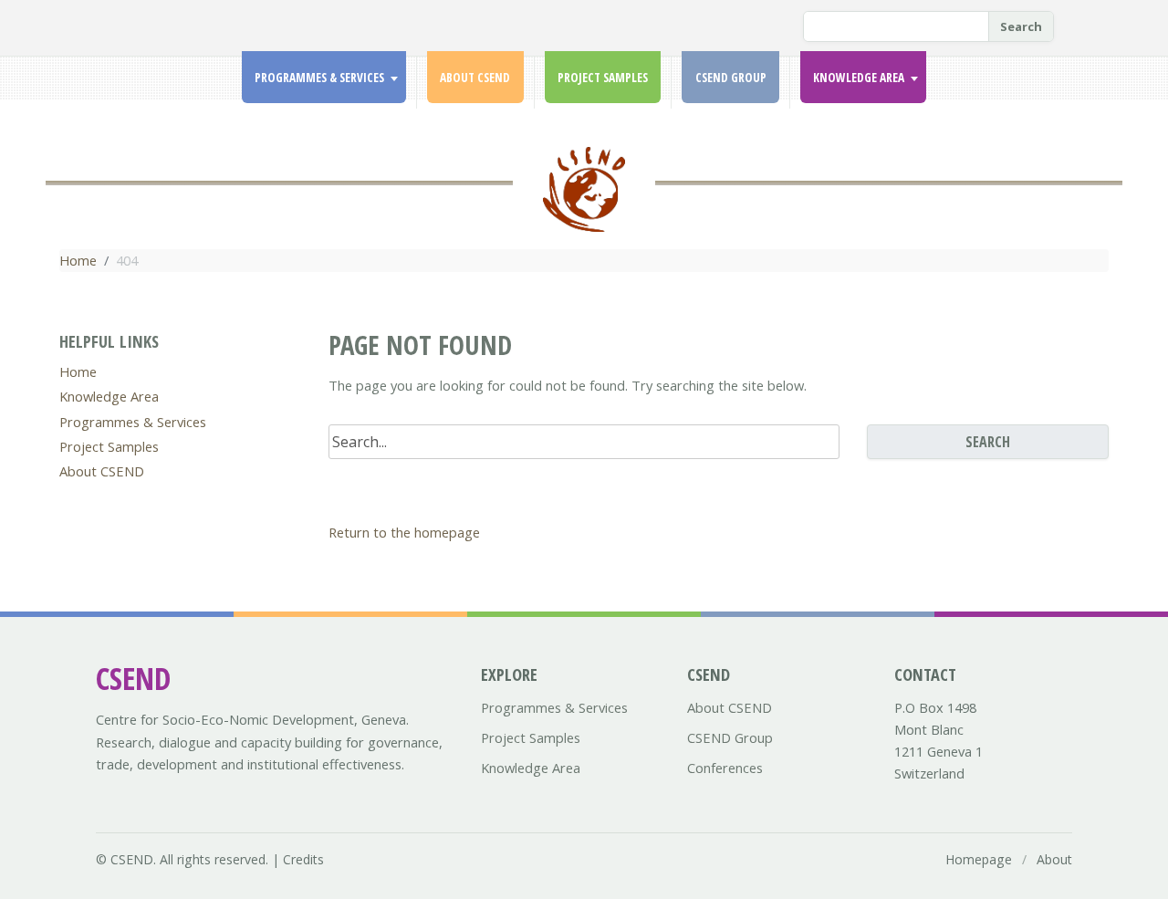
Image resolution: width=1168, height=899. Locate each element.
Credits (303, 859)
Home (78, 260)
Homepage (978, 859)
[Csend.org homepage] (584, 200)
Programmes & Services (319, 77)
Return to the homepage (404, 532)
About (1054, 859)
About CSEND (475, 77)
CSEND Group (730, 77)
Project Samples (603, 77)
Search (1021, 26)
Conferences (725, 767)
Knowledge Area (858, 77)
